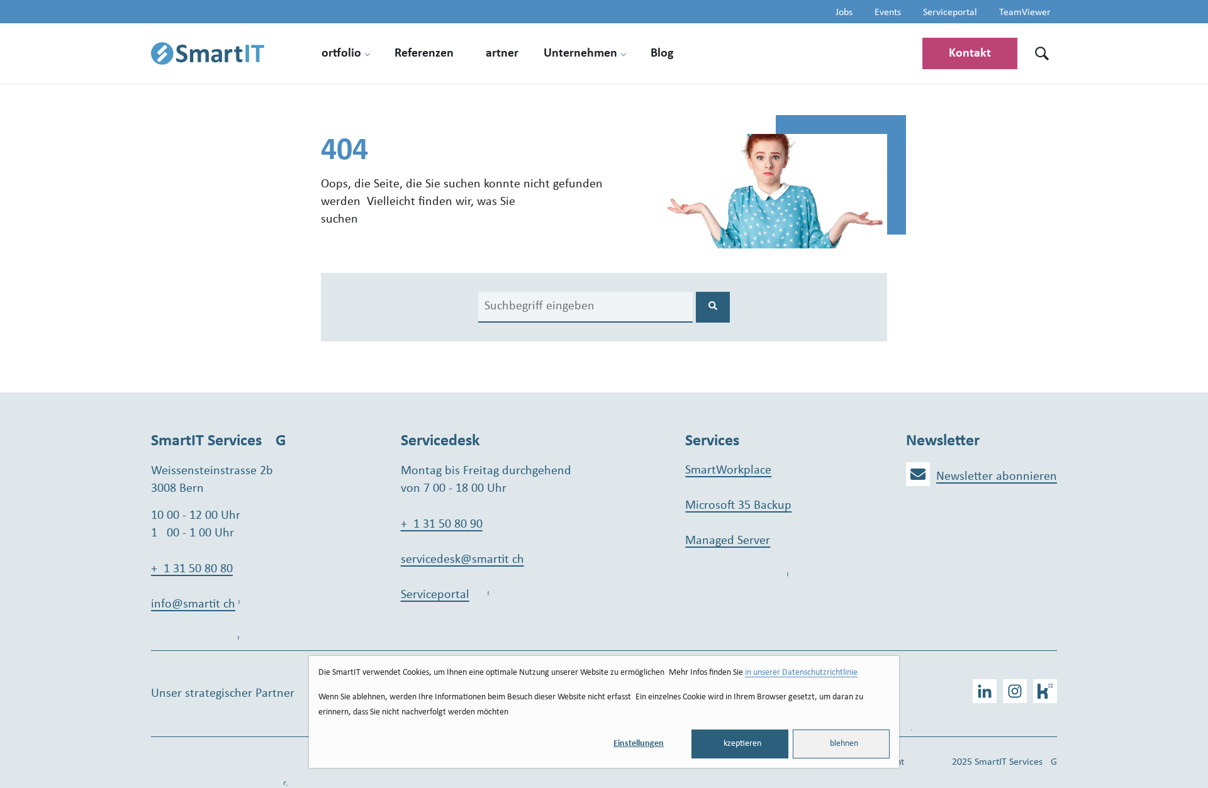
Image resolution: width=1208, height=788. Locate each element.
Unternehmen (580, 53)
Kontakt (970, 53)
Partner (498, 53)
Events (888, 13)
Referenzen (424, 53)
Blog (662, 53)
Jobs (844, 13)
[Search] (713, 307)
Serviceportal (950, 13)
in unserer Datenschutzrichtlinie (801, 672)
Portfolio (338, 53)
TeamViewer (1025, 13)
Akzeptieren (740, 743)
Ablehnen (841, 743)
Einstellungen (638, 743)
